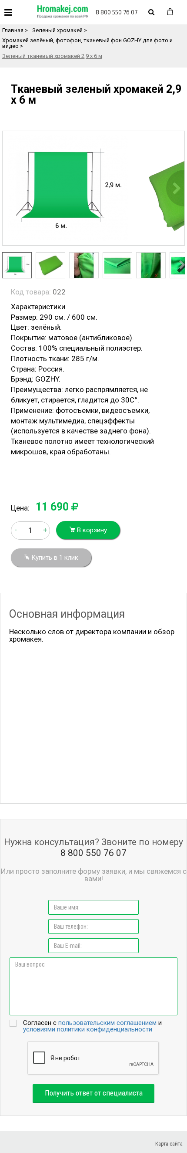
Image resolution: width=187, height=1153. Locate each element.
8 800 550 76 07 (116, 12)
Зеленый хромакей (57, 30)
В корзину (91, 530)
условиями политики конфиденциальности (87, 1029)
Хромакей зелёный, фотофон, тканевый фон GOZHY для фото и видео (87, 43)
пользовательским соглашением (107, 1023)
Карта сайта (169, 1143)
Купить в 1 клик (54, 557)
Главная (12, 30)
